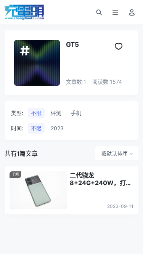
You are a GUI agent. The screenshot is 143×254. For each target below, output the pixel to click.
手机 (15, 174)
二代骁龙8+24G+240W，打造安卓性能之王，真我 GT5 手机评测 (101, 179)
